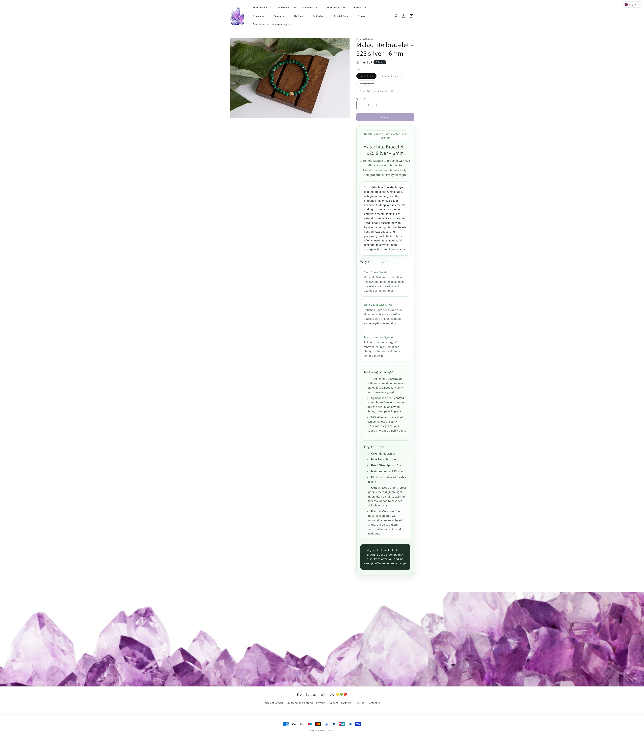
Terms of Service (273, 702)
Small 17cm (368, 76)
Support (333, 702)
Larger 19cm (368, 84)
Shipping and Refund (300, 702)
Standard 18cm (392, 76)
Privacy (320, 702)
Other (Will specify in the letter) (380, 91)
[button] (396, 16)
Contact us (374, 702)
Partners (346, 702)
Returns (359, 702)
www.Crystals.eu (326, 730)
